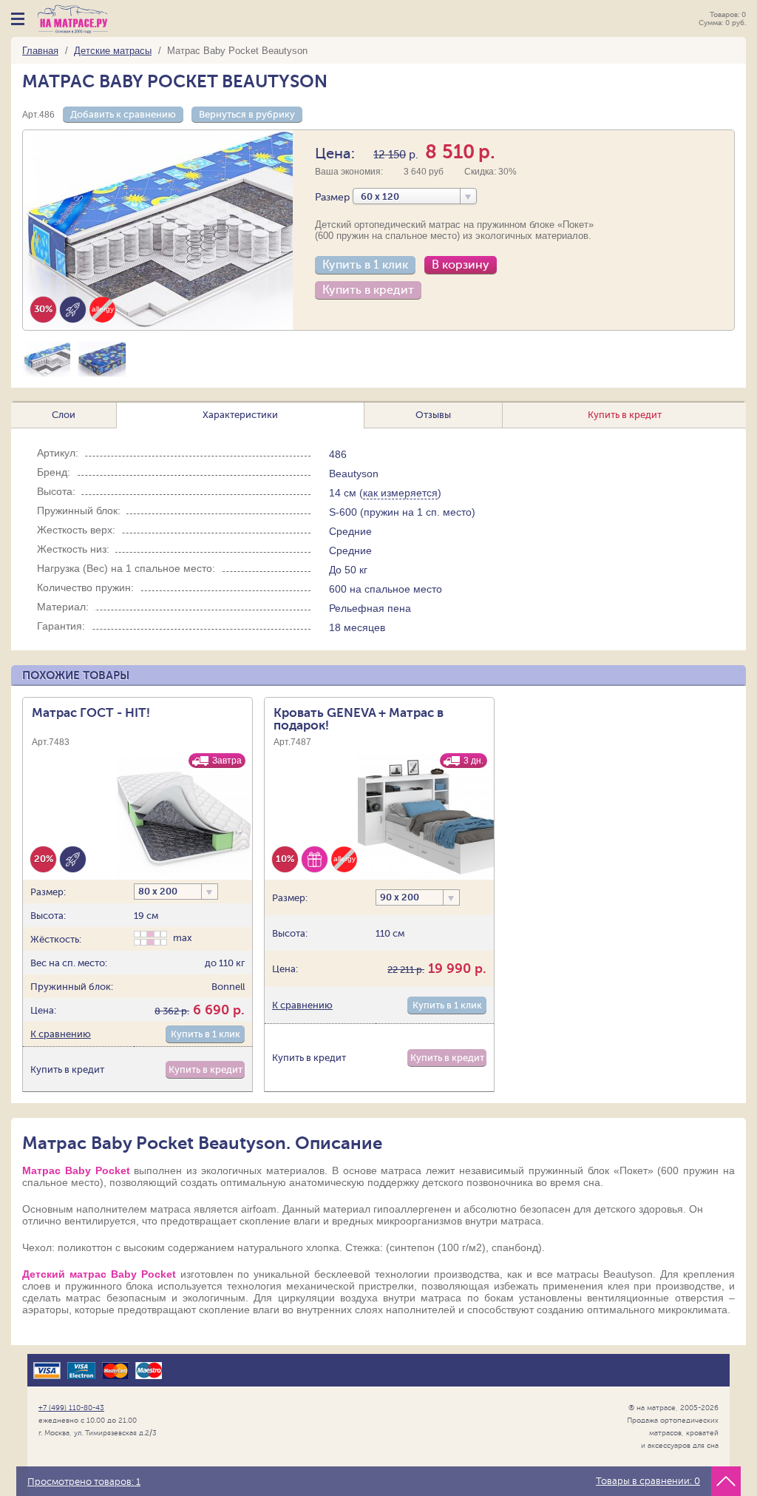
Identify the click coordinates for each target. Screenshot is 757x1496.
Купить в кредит (368, 290)
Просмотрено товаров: (83, 1482)
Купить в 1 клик (365, 265)
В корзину (460, 265)
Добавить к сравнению (123, 114)
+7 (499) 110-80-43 (71, 1408)
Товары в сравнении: (648, 1481)
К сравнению (60, 1034)
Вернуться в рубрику (247, 114)
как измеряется (400, 493)
